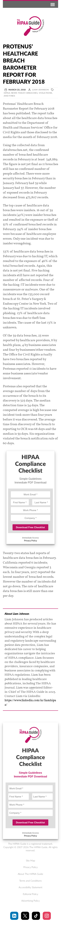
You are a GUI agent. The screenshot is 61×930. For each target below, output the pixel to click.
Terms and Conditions (30, 881)
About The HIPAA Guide (30, 874)
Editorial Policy (30, 894)
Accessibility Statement (30, 887)
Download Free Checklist (30, 527)
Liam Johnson (40, 90)
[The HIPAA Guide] (30, 26)
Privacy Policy (30, 541)
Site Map (30, 861)
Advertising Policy (30, 901)
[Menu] (52, 4)
